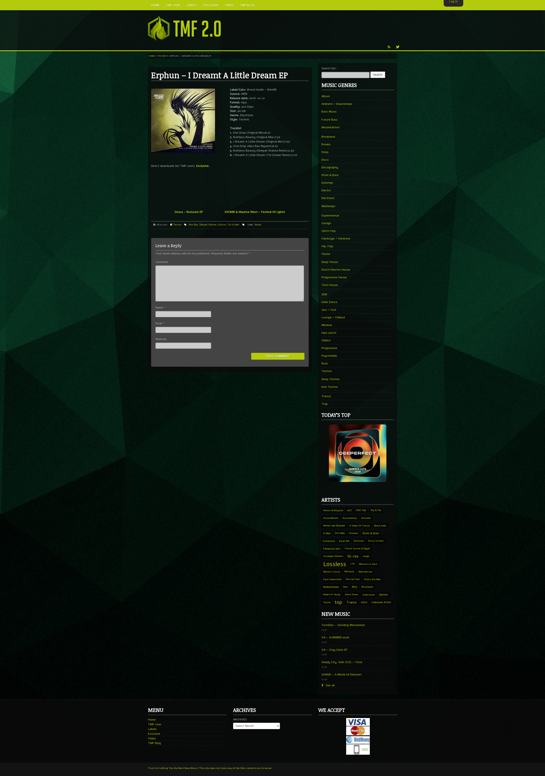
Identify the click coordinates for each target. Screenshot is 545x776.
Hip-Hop (327, 246)
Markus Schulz (331, 571)
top (338, 602)
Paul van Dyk (353, 579)
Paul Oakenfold (332, 579)
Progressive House (334, 277)
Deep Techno (330, 379)
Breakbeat (328, 137)
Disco (325, 160)
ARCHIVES (240, 719)
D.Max (327, 533)
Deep (324, 152)
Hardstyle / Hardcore (335, 239)
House (325, 254)
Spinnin (383, 594)
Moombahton (330, 127)
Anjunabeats (330, 518)
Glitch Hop (328, 231)
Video (152, 738)
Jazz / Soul (328, 310)
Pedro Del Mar (372, 579)
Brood (258, 224)
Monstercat (365, 571)
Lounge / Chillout (333, 317)
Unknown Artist (381, 602)
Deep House (329, 262)
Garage (326, 223)
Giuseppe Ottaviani (333, 556)
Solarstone (368, 594)
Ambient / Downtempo (336, 104)
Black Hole (380, 525)
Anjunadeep (350, 518)
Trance (326, 396)
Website (161, 339)
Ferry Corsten (376, 540)
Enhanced (329, 541)
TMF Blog (154, 743)
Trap (324, 404)
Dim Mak (340, 533)
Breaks (326, 144)
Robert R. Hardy (331, 594)
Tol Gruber (234, 224)
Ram (345, 586)
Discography (329, 167)
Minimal (326, 325)
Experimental (330, 215)
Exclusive (359, 540)
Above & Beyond (333, 510)
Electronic (328, 198)
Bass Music (329, 112)
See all (329, 685)
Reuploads (367, 586)
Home (152, 56)
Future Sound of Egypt (357, 548)
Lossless (334, 564)
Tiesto (326, 602)
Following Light (331, 548)
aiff (349, 510)
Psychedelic (329, 356)
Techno (162, 56)
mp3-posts (328, 333)
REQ (354, 587)
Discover (353, 533)
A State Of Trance (359, 525)
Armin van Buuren (334, 525)
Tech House (329, 285)
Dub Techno (329, 387)
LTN (352, 563)
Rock (324, 363)
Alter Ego (361, 510)
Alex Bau (193, 224)
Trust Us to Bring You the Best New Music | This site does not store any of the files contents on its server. (210, 768)
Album (325, 96)
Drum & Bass (330, 175)
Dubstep (327, 183)
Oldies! (326, 340)
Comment (161, 262)
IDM (324, 294)
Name (160, 308)
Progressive (329, 348)
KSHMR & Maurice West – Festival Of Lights (255, 212)
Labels (152, 729)
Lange (366, 556)
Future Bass (329, 120)
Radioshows (331, 587)
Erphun (222, 224)
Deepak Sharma (207, 224)
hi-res (353, 556)
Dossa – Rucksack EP (189, 212)
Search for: (329, 68)
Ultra (364, 602)
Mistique (349, 571)
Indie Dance (329, 302)
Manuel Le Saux (368, 564)
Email (160, 323)
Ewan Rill (344, 541)
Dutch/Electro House (335, 270)
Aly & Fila (376, 510)
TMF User (154, 724)
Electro (326, 190)
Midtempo (328, 206)
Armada (366, 518)
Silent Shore (351, 594)
